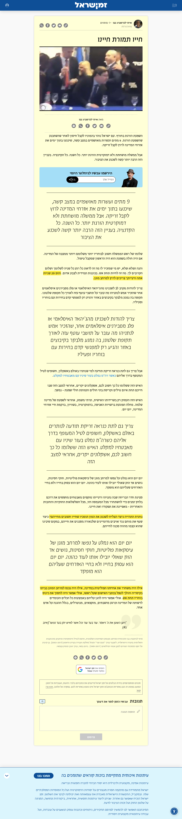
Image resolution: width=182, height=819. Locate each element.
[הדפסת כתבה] (73, 126)
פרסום (91, 737)
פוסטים (104, 23)
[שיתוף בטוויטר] (54, 25)
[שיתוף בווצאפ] (42, 25)
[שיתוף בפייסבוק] (48, 25)
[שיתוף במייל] (60, 25)
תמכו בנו (43, 775)
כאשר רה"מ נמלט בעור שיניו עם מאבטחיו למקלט (84, 375)
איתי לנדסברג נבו (122, 22)
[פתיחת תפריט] (7, 5)
